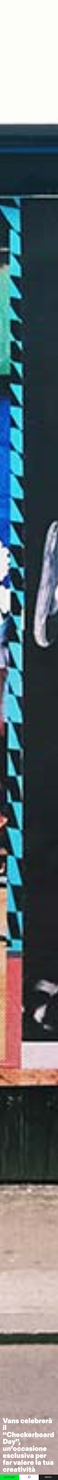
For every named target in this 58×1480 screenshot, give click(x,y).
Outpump (9, 1477)
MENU (48, 1477)
